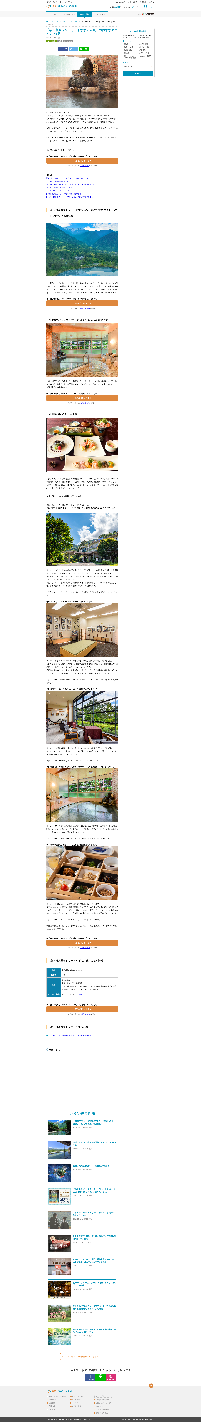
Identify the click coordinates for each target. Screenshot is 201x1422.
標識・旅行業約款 (75, 1419)
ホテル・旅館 (144, 44)
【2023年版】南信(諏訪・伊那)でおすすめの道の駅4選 (70, 1035)
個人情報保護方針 (61, 1419)
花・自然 (142, 50)
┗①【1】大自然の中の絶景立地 (57, 181)
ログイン (152, 2)
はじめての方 (120, 2)
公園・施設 (128, 50)
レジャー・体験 (144, 47)
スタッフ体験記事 (145, 56)
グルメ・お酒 (129, 47)
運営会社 (50, 1419)
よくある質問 (132, 2)
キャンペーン (100, 14)
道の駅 (127, 53)
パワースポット (144, 53)
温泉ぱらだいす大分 (102, 1413)
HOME (54, 14)
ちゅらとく (99, 1406)
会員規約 (52, 1403)
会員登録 (143, 2)
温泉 (126, 44)
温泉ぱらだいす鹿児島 (103, 1403)
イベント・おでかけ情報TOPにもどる (82, 1357)
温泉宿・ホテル (69, 14)
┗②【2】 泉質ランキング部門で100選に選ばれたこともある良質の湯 (70, 184)
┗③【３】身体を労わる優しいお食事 (59, 187)
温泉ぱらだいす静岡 (102, 1400)
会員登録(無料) (85, 166)
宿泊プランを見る (82, 161)
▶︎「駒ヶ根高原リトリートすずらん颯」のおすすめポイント (67, 178)
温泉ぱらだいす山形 (102, 1409)
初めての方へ (53, 1399)
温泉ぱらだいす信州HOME (58, 1396)
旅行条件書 (87, 1419)
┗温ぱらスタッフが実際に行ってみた (59, 191)
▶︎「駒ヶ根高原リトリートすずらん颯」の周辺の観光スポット (70, 197)
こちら (80, 994)
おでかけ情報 (84, 14)
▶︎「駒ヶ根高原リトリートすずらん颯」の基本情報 (63, 194)
